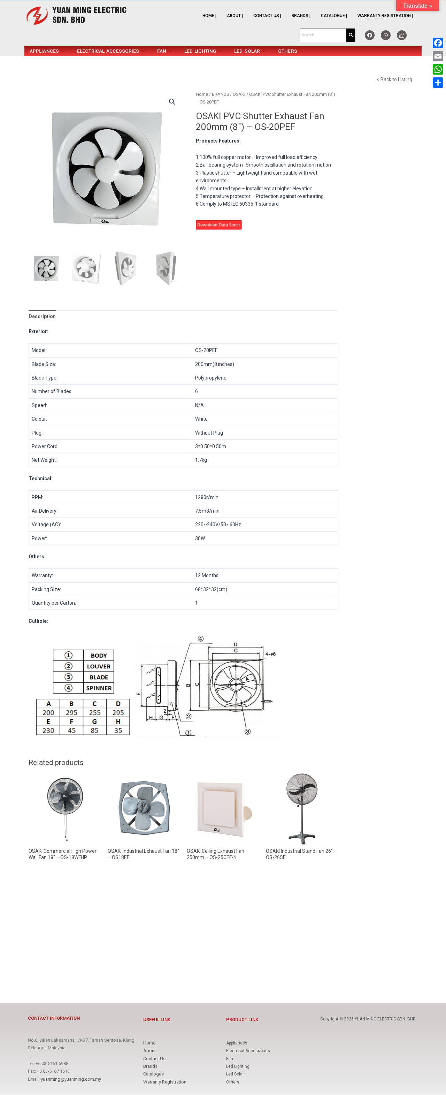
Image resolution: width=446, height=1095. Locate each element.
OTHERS (287, 51)
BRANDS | (301, 15)
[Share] (438, 82)
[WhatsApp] (438, 69)
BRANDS (220, 94)
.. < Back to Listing (393, 79)
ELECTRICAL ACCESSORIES (108, 51)
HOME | (209, 15)
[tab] (42, 316)
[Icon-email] (402, 35)
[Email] (438, 56)
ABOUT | (235, 15)
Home (202, 94)
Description (42, 316)
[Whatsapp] (386, 35)
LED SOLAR (247, 51)
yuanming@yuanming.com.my (71, 1079)
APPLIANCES (44, 51)
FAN (161, 51)
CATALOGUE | (334, 15)
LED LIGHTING (200, 51)
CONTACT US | (267, 15)
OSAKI (239, 94)
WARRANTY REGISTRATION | (385, 15)
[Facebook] (370, 35)
